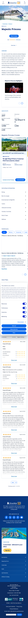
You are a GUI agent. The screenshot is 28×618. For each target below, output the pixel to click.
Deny (14, 332)
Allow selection (14, 329)
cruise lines (5, 24)
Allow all (14, 326)
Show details (21, 322)
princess (10, 24)
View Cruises (14, 36)
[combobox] (21, 337)
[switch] (24, 308)
